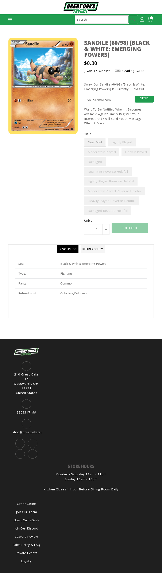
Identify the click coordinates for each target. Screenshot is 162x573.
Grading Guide (133, 70)
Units (88, 220)
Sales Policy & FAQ (26, 545)
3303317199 (26, 412)
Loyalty (26, 561)
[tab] (67, 249)
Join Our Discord (26, 528)
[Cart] (150, 19)
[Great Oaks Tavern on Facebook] (20, 443)
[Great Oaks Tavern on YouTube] (20, 454)
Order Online (26, 504)
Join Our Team (26, 512)
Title (87, 134)
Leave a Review (26, 536)
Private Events (26, 553)
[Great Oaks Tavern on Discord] (32, 454)
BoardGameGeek (26, 520)
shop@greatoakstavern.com (26, 432)
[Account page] (142, 19)
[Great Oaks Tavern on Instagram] (32, 443)
